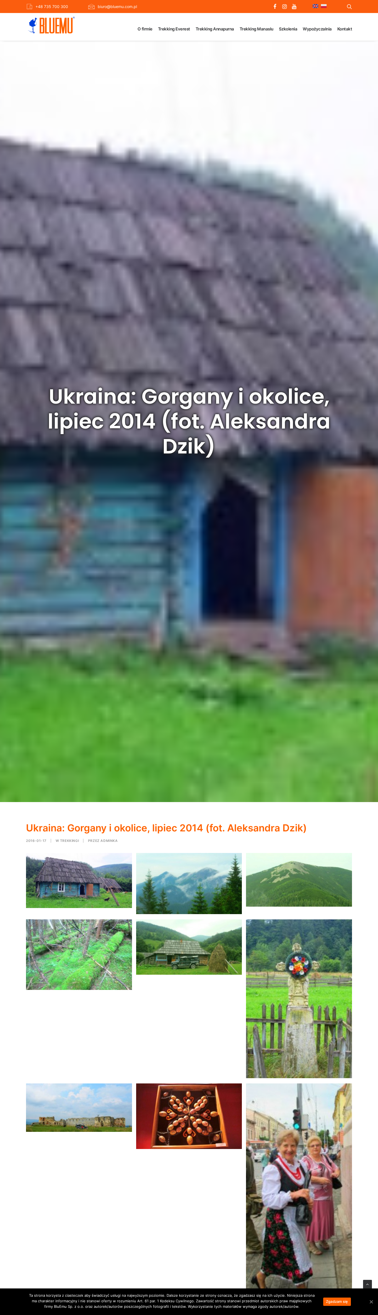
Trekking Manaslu (256, 29)
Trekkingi (69, 841)
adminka (109, 841)
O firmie (145, 29)
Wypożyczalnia (317, 29)
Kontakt (344, 29)
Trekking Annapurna (215, 29)
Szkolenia (288, 29)
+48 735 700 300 (51, 6)
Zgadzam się (337, 1301)
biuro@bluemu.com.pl (117, 6)
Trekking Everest (174, 29)
